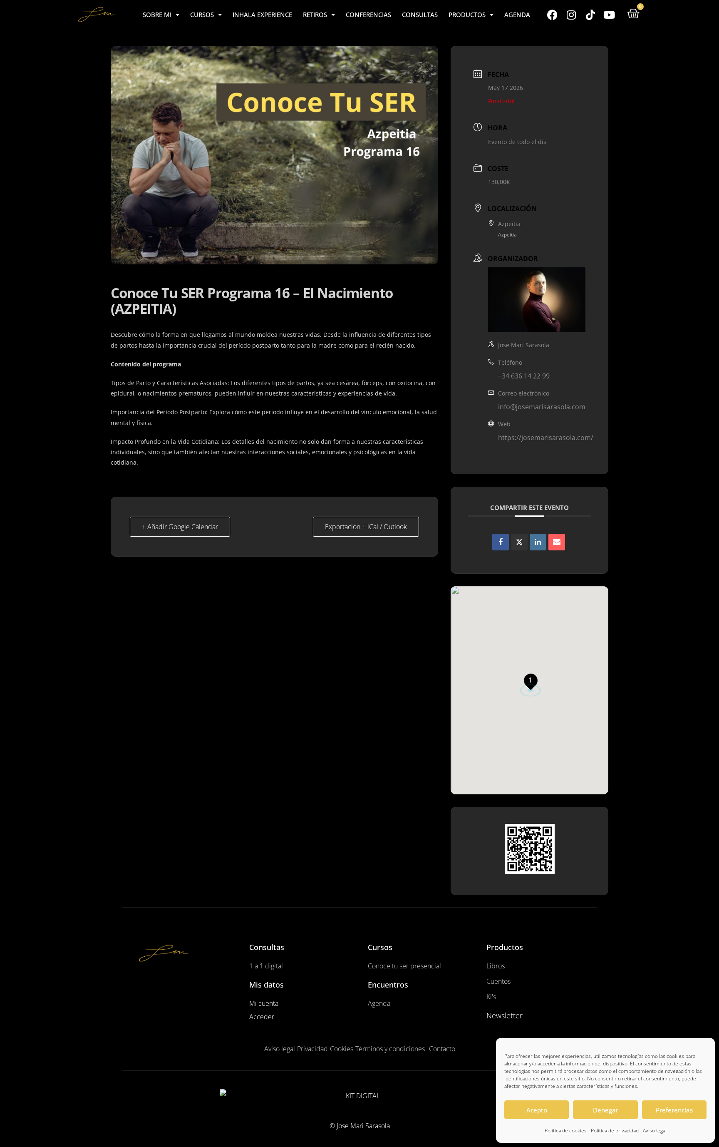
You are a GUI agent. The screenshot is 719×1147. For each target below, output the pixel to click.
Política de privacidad (615, 1130)
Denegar (605, 1110)
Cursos (202, 14)
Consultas (420, 14)
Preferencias (674, 1110)
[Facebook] (552, 14)
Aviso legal (655, 1130)
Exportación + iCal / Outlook (366, 526)
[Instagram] (571, 14)
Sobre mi (157, 14)
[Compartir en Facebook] (500, 542)
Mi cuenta (263, 1003)
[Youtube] (609, 14)
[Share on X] (519, 542)
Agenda (517, 14)
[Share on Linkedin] (538, 542)
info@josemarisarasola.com (541, 406)
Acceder (261, 1016)
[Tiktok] (590, 14)
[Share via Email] (556, 542)
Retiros (315, 14)
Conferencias (368, 14)
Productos (467, 14)
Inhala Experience (262, 14)
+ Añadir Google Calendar (180, 526)
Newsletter (504, 1015)
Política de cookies (566, 1130)
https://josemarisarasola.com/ (545, 437)
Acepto (536, 1110)
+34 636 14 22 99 (524, 376)
